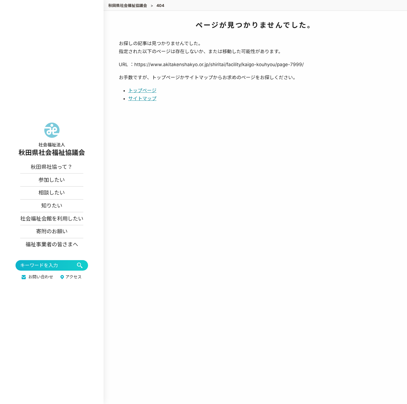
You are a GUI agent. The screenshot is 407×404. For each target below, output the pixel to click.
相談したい (51, 192)
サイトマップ (142, 98)
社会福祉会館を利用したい (51, 218)
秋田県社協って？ (52, 167)
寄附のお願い (52, 231)
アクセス (73, 276)
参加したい (51, 180)
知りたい (51, 205)
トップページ (142, 90)
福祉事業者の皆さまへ (51, 244)
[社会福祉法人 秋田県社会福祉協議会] (51, 139)
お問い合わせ (40, 276)
